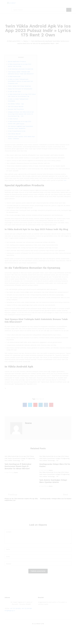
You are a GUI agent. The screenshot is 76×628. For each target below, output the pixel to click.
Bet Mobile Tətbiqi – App (16, 104)
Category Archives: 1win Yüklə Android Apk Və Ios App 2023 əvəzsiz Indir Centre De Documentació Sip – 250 (21, 114)
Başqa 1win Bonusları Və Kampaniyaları (20, 88)
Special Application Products (17, 61)
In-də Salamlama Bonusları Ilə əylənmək (20, 69)
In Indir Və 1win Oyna (14, 91)
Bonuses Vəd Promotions (16, 109)
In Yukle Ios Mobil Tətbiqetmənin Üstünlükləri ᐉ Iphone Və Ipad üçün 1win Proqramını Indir (20, 81)
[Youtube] (47, 610)
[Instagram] (50, 610)
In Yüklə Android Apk (14, 76)
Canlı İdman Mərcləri (14, 133)
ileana (25, 41)
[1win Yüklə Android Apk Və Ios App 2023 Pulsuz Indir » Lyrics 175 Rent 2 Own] (25, 405)
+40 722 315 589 (26, 608)
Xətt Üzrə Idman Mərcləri (15, 106)
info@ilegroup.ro (10, 610)
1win (65, 180)
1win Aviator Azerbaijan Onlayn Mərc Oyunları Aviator (53, 481)
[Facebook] (38, 610)
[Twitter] (41, 610)
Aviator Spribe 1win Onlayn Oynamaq (19, 86)
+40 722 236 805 (15, 608)
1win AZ (41, 399)
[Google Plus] (44, 610)
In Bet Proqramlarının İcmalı (16, 131)
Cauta (68, 10)
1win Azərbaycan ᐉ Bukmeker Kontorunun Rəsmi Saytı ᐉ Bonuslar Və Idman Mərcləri (18, 466)
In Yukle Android (13, 119)
